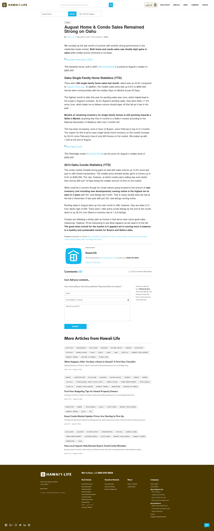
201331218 (104, 236)
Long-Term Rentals (110, 486)
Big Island (94, 348)
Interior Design (91, 436)
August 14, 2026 (76, 424)
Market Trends (72, 357)
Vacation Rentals (109, 484)
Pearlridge (89, 239)
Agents (68, 377)
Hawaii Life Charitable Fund (160, 500)
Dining (144, 377)
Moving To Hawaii (88, 357)
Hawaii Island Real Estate (89, 494)
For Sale (118, 236)
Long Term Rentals (87, 507)
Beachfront (81, 348)
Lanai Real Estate (86, 497)
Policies (63, 492)
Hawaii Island (81, 352)
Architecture (79, 377)
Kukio (100, 352)
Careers (152, 514)
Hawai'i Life (67, 369)
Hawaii (79, 407)
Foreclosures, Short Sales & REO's (89, 382)
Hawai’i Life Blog (132, 484)
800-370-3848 (105, 472)
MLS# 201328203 (107, 66)
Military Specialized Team (160, 506)
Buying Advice (116, 348)
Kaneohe (138, 236)
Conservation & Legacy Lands (161, 508)
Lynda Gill (67, 424)
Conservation (107, 432)
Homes (124, 236)
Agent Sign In (44, 488)
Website (88, 262)
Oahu (68, 22)
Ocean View (103, 357)
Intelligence (145, 382)
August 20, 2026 (77, 399)
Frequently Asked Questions (158, 516)
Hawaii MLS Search (87, 484)
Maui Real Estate (86, 491)
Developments (86, 502)
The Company (156, 492)
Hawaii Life (70, 37)
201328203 (96, 236)
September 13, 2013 (83, 37)
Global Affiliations (157, 511)
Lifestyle (125, 352)
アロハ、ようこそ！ (88, 504)
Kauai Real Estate (86, 486)
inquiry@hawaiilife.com (107, 258)
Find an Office (44, 484)
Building (104, 348)
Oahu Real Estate (86, 489)
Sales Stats (98, 239)
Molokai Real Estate (87, 499)
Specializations (155, 503)
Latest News (111, 407)
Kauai (92, 352)
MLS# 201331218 (94, 153)
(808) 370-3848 (133, 258)
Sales (83, 411)
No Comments (97, 37)
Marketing (116, 386)
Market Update (75, 239)
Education (139, 348)
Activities (69, 348)
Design (136, 377)
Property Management (111, 489)
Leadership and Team (158, 494)
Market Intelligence (140, 352)
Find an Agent (154, 484)
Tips (90, 411)
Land (116, 352)
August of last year (76, 86)
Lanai (108, 352)
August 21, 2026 (77, 369)
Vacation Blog (131, 486)
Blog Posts (97, 262)
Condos (112, 236)
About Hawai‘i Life (156, 489)
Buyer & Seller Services (159, 497)
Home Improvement (128, 382)
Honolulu (131, 236)
